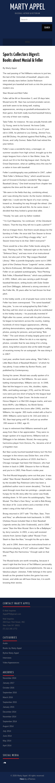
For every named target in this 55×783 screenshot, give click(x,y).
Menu (27, 42)
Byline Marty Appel (11, 653)
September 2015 (10, 702)
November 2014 (9, 717)
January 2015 (8, 707)
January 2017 (8, 683)
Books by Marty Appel (12, 648)
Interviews (7, 658)
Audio (5, 643)
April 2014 (7, 746)
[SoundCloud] (4, 763)
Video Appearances (11, 663)
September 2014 (10, 722)
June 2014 (7, 736)
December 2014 (9, 712)
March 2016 (8, 697)
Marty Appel (27, 7)
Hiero (22, 779)
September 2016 (10, 693)
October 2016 (8, 688)
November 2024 (9, 678)
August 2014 (8, 726)
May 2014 (7, 741)
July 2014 (7, 731)
